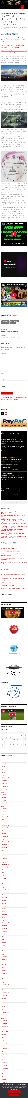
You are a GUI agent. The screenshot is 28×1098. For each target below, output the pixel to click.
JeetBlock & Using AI (6, 582)
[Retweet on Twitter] (1, 437)
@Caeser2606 (6, 459)
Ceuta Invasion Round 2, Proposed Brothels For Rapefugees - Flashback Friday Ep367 (12, 579)
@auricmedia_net (11, 457)
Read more (14, 1095)
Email (2, 379)
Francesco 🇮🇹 (4, 488)
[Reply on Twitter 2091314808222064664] (2, 498)
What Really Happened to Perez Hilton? (10, 551)
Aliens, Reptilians (12, 13)
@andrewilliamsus (15, 439)
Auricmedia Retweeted (7, 437)
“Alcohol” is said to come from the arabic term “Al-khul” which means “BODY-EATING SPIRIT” (13, 514)
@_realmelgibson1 (11, 475)
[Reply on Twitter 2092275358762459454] (2, 453)
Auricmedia (4, 457)
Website (3, 386)
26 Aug (17, 457)
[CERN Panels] (14, 693)
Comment (4, 353)
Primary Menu (26, 7)
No (17, 1091)
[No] (26, 1090)
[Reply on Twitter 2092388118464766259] (2, 483)
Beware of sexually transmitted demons (10, 532)
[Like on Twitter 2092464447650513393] (10, 469)
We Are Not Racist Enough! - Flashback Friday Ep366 (13, 588)
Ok (10, 1091)
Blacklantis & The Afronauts (7, 585)
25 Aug (21, 439)
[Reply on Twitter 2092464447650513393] (2, 469)
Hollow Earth (21, 13)
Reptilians (13, 323)
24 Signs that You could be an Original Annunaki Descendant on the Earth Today (12, 518)
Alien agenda (4, 13)
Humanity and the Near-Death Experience (11, 336)
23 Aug (17, 488)
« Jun (2, 748)
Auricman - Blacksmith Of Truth (14, 27)
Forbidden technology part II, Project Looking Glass (13, 520)
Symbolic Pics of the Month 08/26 (9, 548)
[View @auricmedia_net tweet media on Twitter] (21, 479)
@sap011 (12, 488)
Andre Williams (5, 439)
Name (3, 373)
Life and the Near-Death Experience (9, 330)
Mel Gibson (4, 475)
